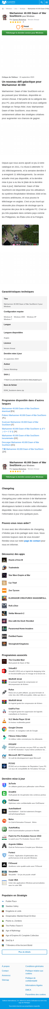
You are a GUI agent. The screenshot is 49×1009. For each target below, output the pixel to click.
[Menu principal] (46, 2)
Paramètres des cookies (35, 994)
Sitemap (5, 980)
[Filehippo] (8, 2)
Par (18, 19)
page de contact (32, 541)
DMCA (28, 990)
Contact (5, 971)
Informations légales (33, 985)
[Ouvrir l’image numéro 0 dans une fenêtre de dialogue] (20, 235)
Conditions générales (34, 966)
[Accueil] (3, 9)
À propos (6, 966)
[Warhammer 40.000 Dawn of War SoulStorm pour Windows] (5, 17)
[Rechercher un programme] (41, 2)
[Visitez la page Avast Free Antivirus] (24, 27)
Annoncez (6, 975)
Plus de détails (25, 952)
